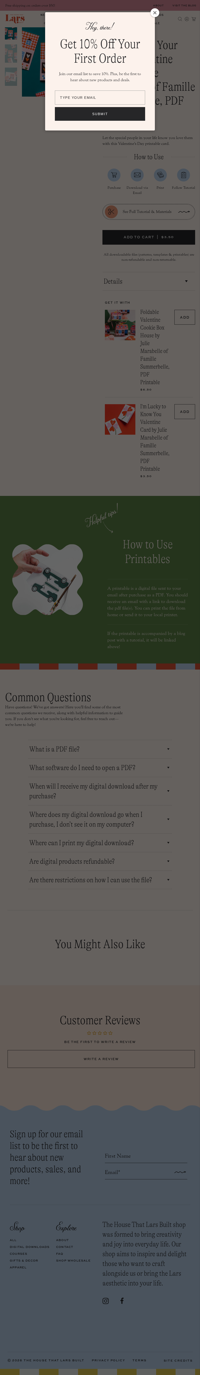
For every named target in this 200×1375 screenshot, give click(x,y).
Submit (100, 114)
